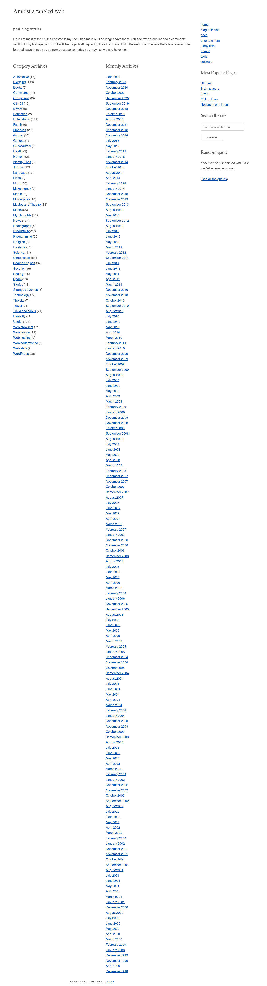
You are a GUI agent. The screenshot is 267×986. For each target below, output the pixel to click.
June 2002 (113, 816)
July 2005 (112, 619)
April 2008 (113, 460)
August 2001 (114, 870)
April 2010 (113, 332)
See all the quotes (214, 179)
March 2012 (114, 247)
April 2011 (113, 279)
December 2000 (117, 907)
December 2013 (117, 194)
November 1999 (117, 960)
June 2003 (113, 753)
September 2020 (117, 98)
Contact (110, 981)
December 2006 (117, 540)
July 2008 (112, 444)
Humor (18, 156)
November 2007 (117, 481)
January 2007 (115, 534)
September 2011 (117, 257)
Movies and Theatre (27, 204)
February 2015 (116, 151)
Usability (19, 316)
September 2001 (117, 864)
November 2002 (117, 790)
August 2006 (114, 561)
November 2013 (117, 199)
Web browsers (23, 327)
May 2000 (112, 928)
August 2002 (114, 806)
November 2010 (117, 295)
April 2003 (113, 763)
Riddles (206, 83)
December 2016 (117, 130)
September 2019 (117, 103)
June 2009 (113, 385)
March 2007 (114, 524)
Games (18, 135)
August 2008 (114, 439)
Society (18, 273)
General (18, 140)
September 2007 (117, 492)
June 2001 (113, 880)
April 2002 (113, 827)
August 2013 (114, 209)
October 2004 (115, 667)
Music (17, 209)
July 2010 (112, 316)
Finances (19, 130)
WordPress (21, 353)
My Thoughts (22, 215)
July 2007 (112, 502)
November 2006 (117, 545)
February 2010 (116, 343)
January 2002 (115, 843)
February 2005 (116, 646)
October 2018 (115, 114)
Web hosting (22, 337)
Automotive (21, 76)
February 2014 (116, 183)
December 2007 (117, 476)
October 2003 (115, 731)
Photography (22, 225)
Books (17, 87)
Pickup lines (209, 99)
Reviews (19, 247)
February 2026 (116, 82)
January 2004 (115, 715)
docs (204, 35)
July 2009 (112, 380)
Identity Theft (22, 162)
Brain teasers (210, 88)
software (206, 61)
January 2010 (115, 348)
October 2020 (115, 92)
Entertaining (21, 119)
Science (19, 252)
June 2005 (113, 625)
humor (205, 51)
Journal (18, 167)
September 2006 (117, 556)
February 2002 (116, 838)
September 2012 (117, 220)
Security (19, 268)
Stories (18, 284)
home (205, 24)
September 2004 (117, 673)
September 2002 (117, 800)
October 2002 (115, 795)
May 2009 (112, 391)
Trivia (204, 93)
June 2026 (113, 76)
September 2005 (117, 609)
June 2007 (113, 508)
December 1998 (117, 971)
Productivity (21, 231)
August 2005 (114, 614)
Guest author (22, 146)
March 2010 (114, 337)
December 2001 (117, 848)
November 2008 (117, 422)
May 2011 (112, 273)
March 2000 (114, 939)
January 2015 (115, 156)
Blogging (19, 82)
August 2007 (114, 497)
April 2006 (113, 582)
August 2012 (114, 225)
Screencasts (21, 257)
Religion (19, 241)
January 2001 (115, 902)
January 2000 (115, 950)
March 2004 (114, 705)
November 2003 (117, 726)
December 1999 (117, 955)
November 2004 (117, 662)
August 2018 (114, 119)
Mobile (18, 194)
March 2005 (114, 641)
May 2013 (112, 215)
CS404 (18, 103)
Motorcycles (21, 199)
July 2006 (112, 566)
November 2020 (117, 87)
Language (20, 172)
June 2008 (113, 449)
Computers (21, 98)
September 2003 (117, 737)
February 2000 (116, 944)
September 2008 (117, 433)
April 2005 (113, 635)
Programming (22, 236)
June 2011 (113, 268)
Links (17, 177)
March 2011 (114, 284)
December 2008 (117, 417)
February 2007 (116, 529)
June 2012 (113, 236)
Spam (17, 279)
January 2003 (115, 779)
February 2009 (116, 406)
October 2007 (115, 486)
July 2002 (112, 811)
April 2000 (113, 934)
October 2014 (115, 167)
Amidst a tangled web (38, 11)
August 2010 (114, 311)
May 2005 (112, 630)
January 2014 (115, 188)
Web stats (20, 348)
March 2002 (114, 832)
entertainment (210, 40)
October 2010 (115, 300)
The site (18, 300)
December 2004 (117, 657)
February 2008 (116, 470)
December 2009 (117, 353)
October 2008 (115, 428)
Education (20, 114)
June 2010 (113, 321)
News (17, 220)
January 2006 (115, 598)
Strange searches (25, 289)
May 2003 (112, 758)
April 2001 (113, 891)
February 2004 (116, 710)
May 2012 (112, 241)
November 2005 (117, 603)
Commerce (21, 92)
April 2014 (113, 177)
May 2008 (112, 454)
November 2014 (117, 162)
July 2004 (112, 683)
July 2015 (112, 140)
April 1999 (113, 965)
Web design (21, 332)
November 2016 (117, 135)
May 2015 (112, 146)
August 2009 (114, 374)
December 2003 (117, 720)
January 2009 (115, 412)
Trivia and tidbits (24, 311)
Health (17, 151)
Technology (21, 295)
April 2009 (113, 396)
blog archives (210, 29)
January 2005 (115, 651)
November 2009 (117, 359)
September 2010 (117, 305)
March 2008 (114, 465)
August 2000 (114, 912)
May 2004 (112, 694)
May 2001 (112, 886)
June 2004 (113, 689)
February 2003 (116, 774)
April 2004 (113, 699)
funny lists (208, 45)
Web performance (25, 343)
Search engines (24, 263)
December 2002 (117, 785)
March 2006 (114, 588)
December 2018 (117, 108)
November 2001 (117, 854)
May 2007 (112, 513)
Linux (17, 183)
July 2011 (112, 263)
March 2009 (114, 401)
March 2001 (114, 896)
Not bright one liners (215, 104)
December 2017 (117, 124)
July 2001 (112, 875)
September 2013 (117, 204)
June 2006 (113, 571)
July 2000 (112, 918)
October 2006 (115, 550)
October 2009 (115, 364)
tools (204, 56)
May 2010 (112, 327)
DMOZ (17, 108)
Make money (22, 188)
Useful (17, 321)
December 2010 (117, 289)
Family (17, 124)
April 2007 (113, 518)
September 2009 (117, 369)
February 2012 (116, 252)
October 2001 (115, 859)
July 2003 (112, 747)
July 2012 (112, 231)
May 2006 (112, 577)
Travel (17, 305)
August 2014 (114, 172)
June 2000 (113, 923)
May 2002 (112, 822)
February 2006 (116, 593)
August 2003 (114, 742)
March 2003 (114, 768)
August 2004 (114, 678)
